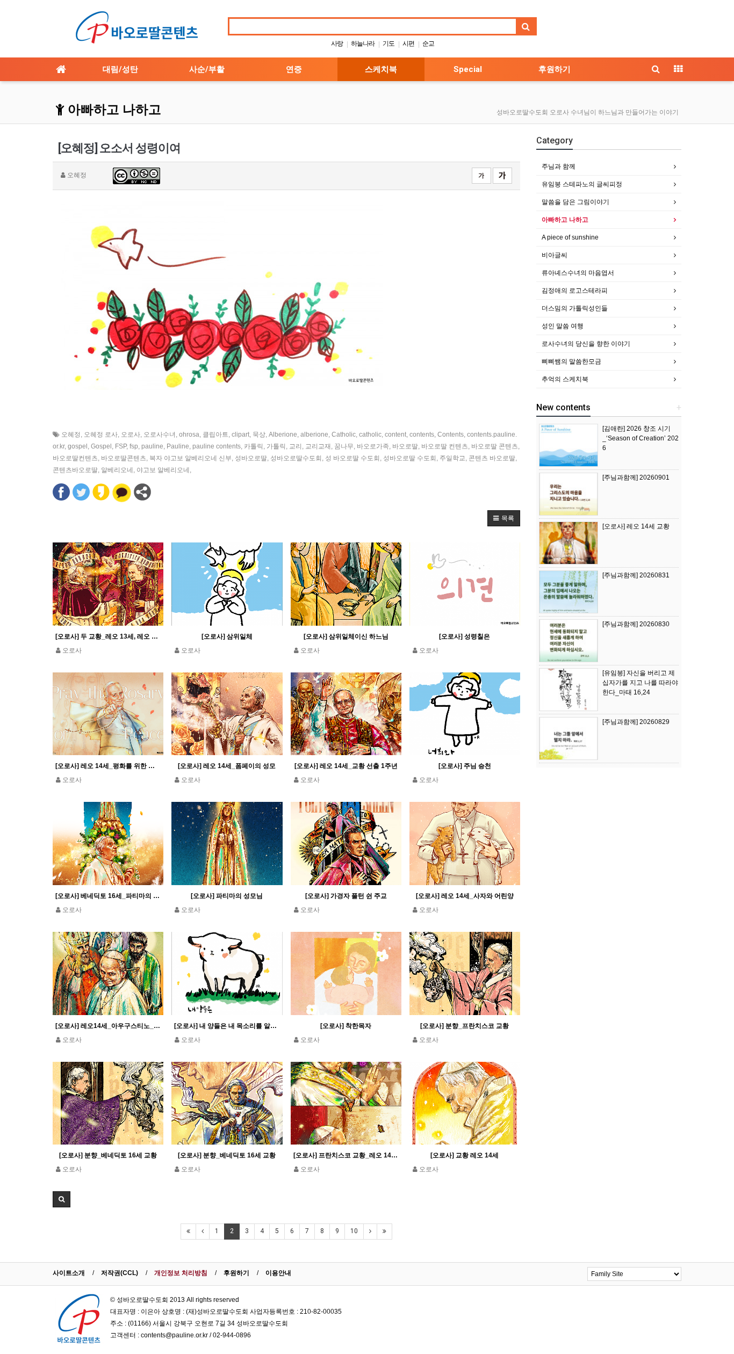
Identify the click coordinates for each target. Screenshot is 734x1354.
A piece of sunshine (570, 237)
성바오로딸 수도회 (409, 458)
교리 (295, 446)
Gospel (101, 446)
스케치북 (381, 69)
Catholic (344, 434)
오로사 (130, 434)
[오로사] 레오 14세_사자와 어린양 (465, 896)
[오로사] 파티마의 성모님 (227, 896)
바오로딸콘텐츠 (123, 458)
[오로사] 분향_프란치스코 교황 (464, 1026)
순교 (428, 43)
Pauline (178, 446)
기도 (388, 43)
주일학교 (452, 458)
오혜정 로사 (101, 434)
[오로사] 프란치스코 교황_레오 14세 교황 (346, 1155)
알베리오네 (117, 470)
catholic (370, 434)
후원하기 (554, 69)
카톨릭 (253, 446)
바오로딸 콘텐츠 (494, 446)
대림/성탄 (120, 69)
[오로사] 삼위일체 (227, 636)
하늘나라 (363, 43)
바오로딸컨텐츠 (75, 458)
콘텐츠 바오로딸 (492, 458)
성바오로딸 (251, 458)
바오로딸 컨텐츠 (444, 446)
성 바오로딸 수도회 (352, 458)
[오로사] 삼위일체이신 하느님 (346, 636)
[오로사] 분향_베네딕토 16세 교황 (108, 1155)
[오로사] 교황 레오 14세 (464, 1155)
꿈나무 (344, 446)
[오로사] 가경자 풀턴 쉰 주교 (346, 896)
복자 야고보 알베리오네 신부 (190, 458)
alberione (314, 434)
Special (468, 69)
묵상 (259, 434)
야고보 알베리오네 (163, 470)
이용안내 (278, 1273)
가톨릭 (276, 446)
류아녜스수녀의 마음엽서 (578, 273)
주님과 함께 (558, 166)
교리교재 (318, 446)
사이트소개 (69, 1273)
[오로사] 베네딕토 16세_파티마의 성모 (108, 896)
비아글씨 (554, 255)
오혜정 (71, 434)
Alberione (283, 434)
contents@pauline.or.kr (174, 1335)
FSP (120, 446)
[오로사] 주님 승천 (464, 766)
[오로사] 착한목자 (345, 1026)
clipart (240, 434)
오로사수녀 (159, 434)
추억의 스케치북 (565, 379)
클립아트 (215, 434)
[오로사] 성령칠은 (464, 636)
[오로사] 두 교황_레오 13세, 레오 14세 (108, 636)
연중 (294, 69)
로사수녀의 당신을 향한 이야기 (586, 343)
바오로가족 (373, 446)
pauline (152, 446)
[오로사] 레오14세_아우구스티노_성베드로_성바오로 (108, 1026)
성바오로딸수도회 (296, 458)
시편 (408, 43)
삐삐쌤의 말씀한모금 (571, 361)
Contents (450, 434)
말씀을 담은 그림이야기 (575, 202)
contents (421, 434)
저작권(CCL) (119, 1273)
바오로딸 (405, 446)
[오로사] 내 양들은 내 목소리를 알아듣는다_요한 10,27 (226, 1026)
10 (354, 1231)
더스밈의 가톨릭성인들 (575, 308)
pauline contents (216, 446)
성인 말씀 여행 (563, 326)
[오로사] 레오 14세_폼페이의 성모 (227, 766)
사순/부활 (207, 69)
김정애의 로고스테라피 (575, 290)
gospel (78, 446)
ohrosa (189, 434)
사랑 (337, 43)
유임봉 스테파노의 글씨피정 (582, 184)
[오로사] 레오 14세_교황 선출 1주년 (346, 766)
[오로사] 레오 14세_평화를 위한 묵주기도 (108, 766)
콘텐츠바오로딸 (75, 470)
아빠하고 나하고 (112, 109)
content (395, 434)
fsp (133, 446)
